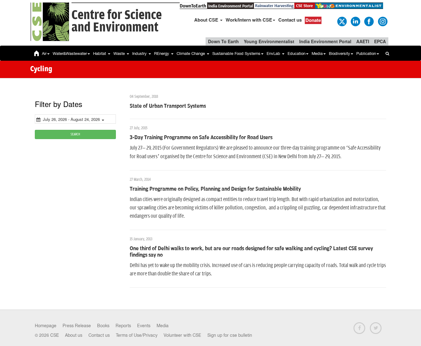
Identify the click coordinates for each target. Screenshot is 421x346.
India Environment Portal (325, 41)
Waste (119, 53)
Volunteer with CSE (182, 335)
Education (296, 53)
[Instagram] (382, 21)
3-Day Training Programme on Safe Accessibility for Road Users (201, 137)
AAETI (362, 41)
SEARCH (75, 134)
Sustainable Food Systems (236, 53)
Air (44, 53)
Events (143, 325)
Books (103, 325)
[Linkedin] (355, 21)
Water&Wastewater (70, 53)
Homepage (45, 325)
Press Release (77, 325)
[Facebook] (368, 21)
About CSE (206, 19)
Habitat (100, 53)
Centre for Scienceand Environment (117, 21)
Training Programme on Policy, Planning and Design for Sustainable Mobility (215, 189)
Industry (140, 53)
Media (317, 53)
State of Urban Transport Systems (168, 106)
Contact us (290, 19)
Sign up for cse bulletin (229, 335)
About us (73, 335)
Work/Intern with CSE (249, 19)
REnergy (162, 53)
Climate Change (191, 53)
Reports (123, 325)
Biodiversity (339, 53)
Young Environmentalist (269, 41)
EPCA (380, 41)
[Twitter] (341, 21)
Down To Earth (223, 41)
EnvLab (274, 53)
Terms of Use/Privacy (136, 335)
